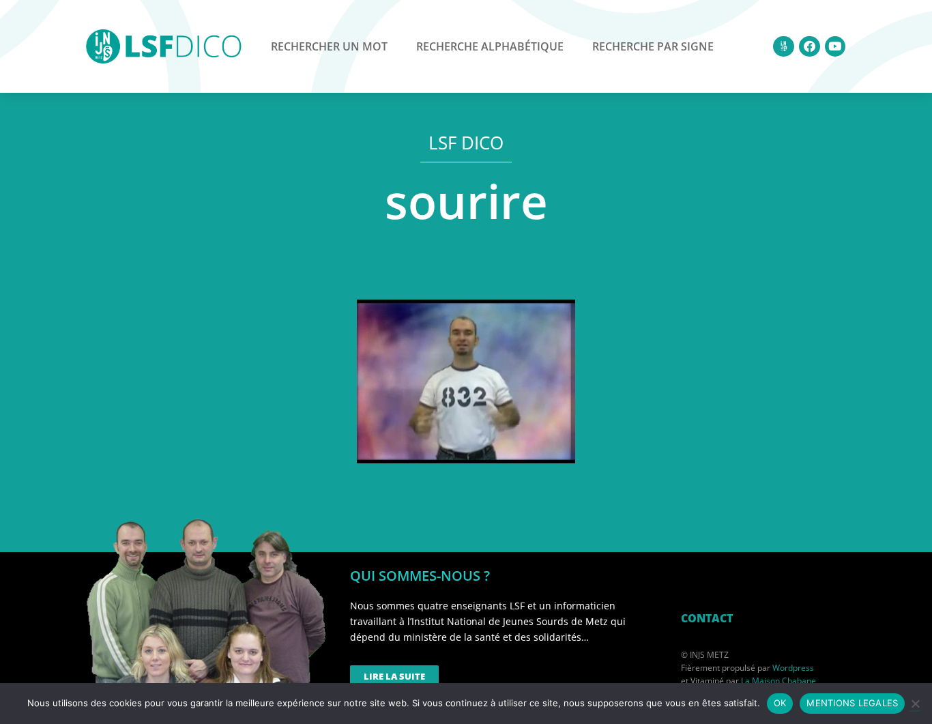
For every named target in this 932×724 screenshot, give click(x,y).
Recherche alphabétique (490, 46)
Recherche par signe (653, 46)
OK (780, 702)
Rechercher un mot (329, 46)
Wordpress (793, 668)
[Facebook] (809, 46)
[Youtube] (835, 46)
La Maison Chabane (778, 680)
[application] (466, 381)
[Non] (915, 703)
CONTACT (707, 618)
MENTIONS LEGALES (852, 702)
